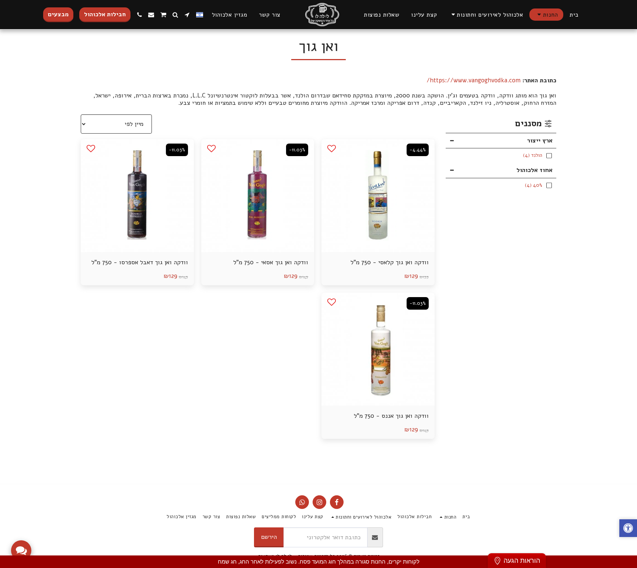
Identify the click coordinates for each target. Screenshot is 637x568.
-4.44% (418, 150)
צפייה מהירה (378, 234)
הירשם (269, 537)
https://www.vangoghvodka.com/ (474, 80)
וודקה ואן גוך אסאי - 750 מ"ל (270, 262)
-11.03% (297, 150)
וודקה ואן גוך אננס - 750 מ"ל (391, 416)
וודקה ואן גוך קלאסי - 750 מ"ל (390, 262)
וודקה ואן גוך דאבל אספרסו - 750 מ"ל (139, 262)
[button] (486, 14)
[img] (378, 195)
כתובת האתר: (539, 81)
